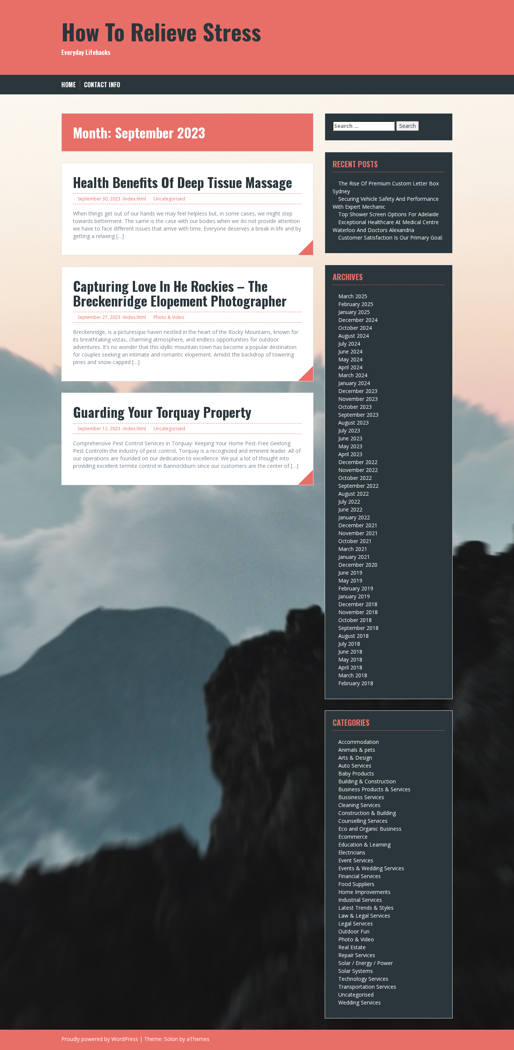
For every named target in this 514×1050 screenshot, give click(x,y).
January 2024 (354, 383)
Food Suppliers (356, 884)
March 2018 (352, 675)
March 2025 (352, 296)
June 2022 (350, 509)
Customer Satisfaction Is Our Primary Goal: (390, 237)
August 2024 (353, 335)
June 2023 (350, 438)
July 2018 (349, 643)
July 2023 (349, 430)
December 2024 (357, 319)
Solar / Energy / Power (365, 963)
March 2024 (352, 375)
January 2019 (354, 596)
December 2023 (357, 391)
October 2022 (355, 477)
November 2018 (358, 612)
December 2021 (357, 525)
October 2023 (355, 406)
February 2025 (355, 304)
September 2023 (358, 414)
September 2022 (358, 485)
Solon (171, 1038)
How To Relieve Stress (161, 31)
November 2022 (358, 469)
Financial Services (359, 876)
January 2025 (354, 312)
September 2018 (358, 627)
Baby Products (356, 773)
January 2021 (354, 556)
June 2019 (350, 572)
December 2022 (357, 462)
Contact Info (102, 84)
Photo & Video (169, 317)
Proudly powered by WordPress (99, 1038)
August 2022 (353, 493)
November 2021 (358, 533)
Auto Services (354, 765)
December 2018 (357, 604)
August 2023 (353, 422)
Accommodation (358, 741)
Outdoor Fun (354, 931)
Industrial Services (360, 899)
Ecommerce (353, 836)
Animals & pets (356, 749)
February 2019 (355, 588)
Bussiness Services (361, 797)
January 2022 (354, 517)
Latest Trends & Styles (366, 907)
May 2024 (350, 359)
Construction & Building (367, 812)
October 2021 (355, 541)
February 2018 (355, 683)
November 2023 (358, 398)
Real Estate (352, 947)
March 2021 (352, 548)
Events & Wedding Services (371, 868)
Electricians (351, 852)
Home (68, 84)
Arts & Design (355, 757)
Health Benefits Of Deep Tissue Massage (182, 182)
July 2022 (349, 501)
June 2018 (350, 651)
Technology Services (363, 978)
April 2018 (350, 667)
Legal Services (355, 923)
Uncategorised (169, 199)
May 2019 (350, 580)
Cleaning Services (359, 805)
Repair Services (356, 955)
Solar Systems (355, 970)
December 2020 (357, 564)
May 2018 (350, 659)
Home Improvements (364, 891)
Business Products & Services (374, 789)
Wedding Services (359, 1002)
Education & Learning (364, 844)
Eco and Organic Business (369, 828)
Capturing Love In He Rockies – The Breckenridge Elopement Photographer (180, 293)
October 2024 (355, 327)
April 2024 (350, 367)
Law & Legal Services (364, 915)
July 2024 (349, 343)
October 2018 (355, 620)
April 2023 (350, 454)
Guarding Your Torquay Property (162, 412)
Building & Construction (367, 781)
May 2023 (350, 446)
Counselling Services (363, 820)
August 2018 (353, 635)
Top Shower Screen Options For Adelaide (388, 214)
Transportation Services (367, 986)
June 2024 (350, 351)
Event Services (355, 860)
